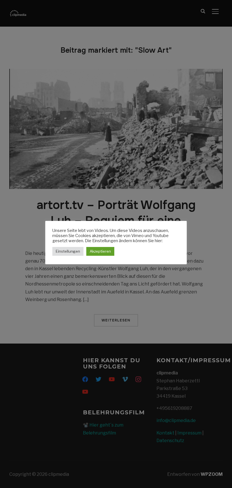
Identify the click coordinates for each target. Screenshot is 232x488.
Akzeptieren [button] (100, 251)
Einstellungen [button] (68, 251)
